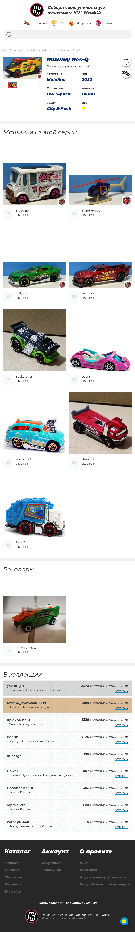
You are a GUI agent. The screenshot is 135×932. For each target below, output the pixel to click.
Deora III (87, 376)
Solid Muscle (90, 293)
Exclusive (12, 891)
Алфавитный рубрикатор (103, 877)
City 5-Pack (59, 108)
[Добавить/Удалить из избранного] (126, 61)
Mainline (12, 863)
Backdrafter (24, 376)
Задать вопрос (48, 903)
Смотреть (121, 690)
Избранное (51, 863)
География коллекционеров (105, 884)
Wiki (84, 863)
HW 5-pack (59, 94)
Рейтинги (88, 870)
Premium (12, 884)
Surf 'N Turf (23, 459)
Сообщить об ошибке (81, 903)
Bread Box (23, 210)
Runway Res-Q (26, 647)
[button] (5, 85)
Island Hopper (91, 210)
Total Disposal (25, 542)
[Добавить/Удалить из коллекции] (126, 73)
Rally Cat (22, 293)
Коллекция (51, 870)
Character (13, 877)
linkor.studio (79, 918)
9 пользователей (79, 66)
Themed (11, 870)
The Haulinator (92, 459)
